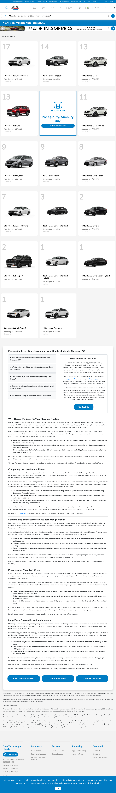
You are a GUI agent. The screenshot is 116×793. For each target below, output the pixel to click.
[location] (60, 1)
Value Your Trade (58, 678)
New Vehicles (36, 751)
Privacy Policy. (94, 783)
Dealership (98, 746)
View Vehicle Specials (24, 678)
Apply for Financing (79, 751)
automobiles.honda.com (101, 757)
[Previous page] (3, 28)
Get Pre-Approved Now (57, 126)
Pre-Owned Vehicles (38, 754)
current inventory (23, 513)
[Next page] (113, 28)
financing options (95, 379)
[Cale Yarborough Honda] (13, 8)
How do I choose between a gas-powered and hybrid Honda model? (30, 358)
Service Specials (57, 754)
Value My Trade (77, 754)
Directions (96, 754)
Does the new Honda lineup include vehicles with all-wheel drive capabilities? (32, 387)
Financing (77, 746)
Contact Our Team (92, 678)
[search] (114, 8)
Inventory (36, 746)
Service (56, 746)
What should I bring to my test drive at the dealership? (31, 396)
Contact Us (83, 407)
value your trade (69, 379)
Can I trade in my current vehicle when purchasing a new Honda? (31, 378)
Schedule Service (58, 751)
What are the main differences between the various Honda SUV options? (31, 368)
